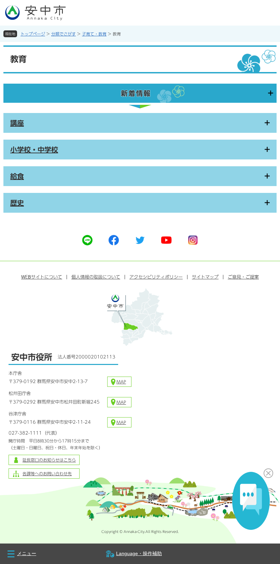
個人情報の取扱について (95, 277)
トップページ (32, 34)
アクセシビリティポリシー (156, 277)
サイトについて (41, 277)
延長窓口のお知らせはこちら (49, 460)
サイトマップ (205, 277)
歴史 (17, 202)
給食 (17, 176)
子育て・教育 (94, 34)
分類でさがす (63, 34)
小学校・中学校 (34, 149)
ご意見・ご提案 (243, 277)
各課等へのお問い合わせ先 (47, 473)
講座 (17, 122)
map (121, 382)
